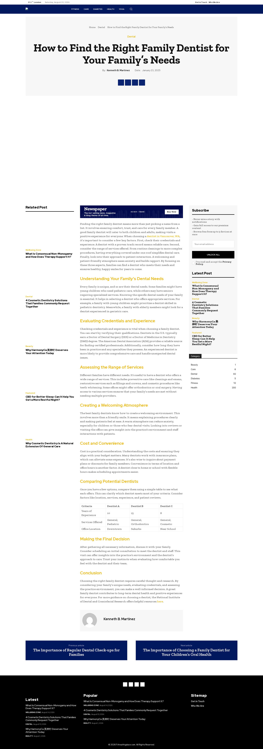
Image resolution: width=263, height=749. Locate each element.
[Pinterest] (135, 82)
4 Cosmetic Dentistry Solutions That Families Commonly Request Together (48, 303)
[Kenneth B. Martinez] (91, 620)
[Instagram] (228, 2)
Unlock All (213, 254)
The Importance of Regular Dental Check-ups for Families (76, 652)
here (160, 601)
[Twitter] (232, 2)
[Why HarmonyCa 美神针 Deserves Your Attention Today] (50, 327)
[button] (131, 9)
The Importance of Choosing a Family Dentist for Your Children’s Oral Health (186, 652)
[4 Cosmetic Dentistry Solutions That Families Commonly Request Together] (50, 277)
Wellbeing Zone (33, 250)
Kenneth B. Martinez (118, 70)
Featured (30, 393)
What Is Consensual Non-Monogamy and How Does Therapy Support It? (49, 255)
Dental (101, 27)
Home (92, 27)
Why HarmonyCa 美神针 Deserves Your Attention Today (47, 351)
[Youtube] (235, 2)
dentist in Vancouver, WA (163, 236)
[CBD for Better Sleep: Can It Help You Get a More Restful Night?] (50, 374)
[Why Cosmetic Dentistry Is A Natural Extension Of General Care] (50, 420)
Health (29, 440)
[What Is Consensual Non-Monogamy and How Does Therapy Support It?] (50, 231)
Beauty (29, 346)
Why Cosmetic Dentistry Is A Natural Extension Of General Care (49, 445)
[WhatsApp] (142, 82)
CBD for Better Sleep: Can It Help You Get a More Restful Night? (50, 398)
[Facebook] (224, 2)
